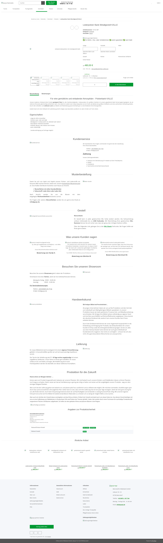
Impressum (59, 489)
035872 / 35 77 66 (66, 4)
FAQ (31, 507)
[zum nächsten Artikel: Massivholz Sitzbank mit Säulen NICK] (128, 19)
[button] (148, 3)
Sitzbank (91, 31)
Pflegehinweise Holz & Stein (91, 513)
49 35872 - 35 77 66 (123, 498)
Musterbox (86, 498)
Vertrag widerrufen (41, 527)
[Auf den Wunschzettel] (76, 27)
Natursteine (86, 501)
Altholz (85, 489)
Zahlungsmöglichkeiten (36, 501)
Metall (84, 431)
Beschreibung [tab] (34, 93)
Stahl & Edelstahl (88, 495)
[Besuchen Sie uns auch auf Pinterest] (35, 532)
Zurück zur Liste (35, 19)
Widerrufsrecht (60, 495)
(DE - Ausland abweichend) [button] (100, 78)
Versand (49, 536)
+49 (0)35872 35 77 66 (97, 148)
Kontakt (32, 492)
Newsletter (33, 489)
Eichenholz (86, 492)
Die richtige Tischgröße (89, 510)
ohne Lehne (86, 427)
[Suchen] (43, 3)
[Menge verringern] (85, 85)
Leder (84, 504)
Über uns (32, 495)
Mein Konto (33, 498)
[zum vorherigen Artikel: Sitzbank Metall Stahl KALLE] (131, 19)
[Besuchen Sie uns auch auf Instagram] (40, 532)
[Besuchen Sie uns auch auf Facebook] (31, 532)
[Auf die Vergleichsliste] (72, 27)
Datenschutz (60, 498)
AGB (57, 492)
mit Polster (92, 427)
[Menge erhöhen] (105, 85)
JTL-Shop (154, 541)
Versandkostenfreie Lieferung (100, 69)
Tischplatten (86, 507)
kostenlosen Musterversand (71, 184)
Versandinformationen (36, 504)
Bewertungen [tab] (46, 93)
